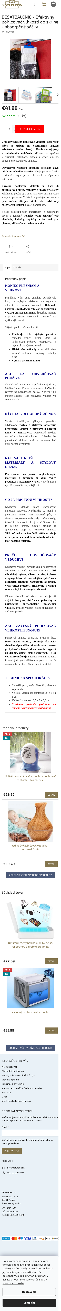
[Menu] (53, 4)
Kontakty (6, 1092)
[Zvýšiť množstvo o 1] (13, 127)
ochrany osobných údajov (28, 1279)
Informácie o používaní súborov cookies (22, 1088)
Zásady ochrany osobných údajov (19, 1075)
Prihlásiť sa (11, 1150)
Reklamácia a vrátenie (13, 1084)
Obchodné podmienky (13, 1071)
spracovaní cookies (13, 1283)
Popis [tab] (7, 267)
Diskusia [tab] (17, 267)
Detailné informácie (11, 236)
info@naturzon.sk (16, 1167)
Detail (51, 961)
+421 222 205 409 (15, 1172)
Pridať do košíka (32, 129)
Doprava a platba (10, 1079)
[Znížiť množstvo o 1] (13, 131)
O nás (4, 1096)
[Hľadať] (35, 4)
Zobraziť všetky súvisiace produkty (30, 1047)
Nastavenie (29, 1292)
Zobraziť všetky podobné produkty (30, 874)
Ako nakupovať (9, 1067)
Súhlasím (29, 1303)
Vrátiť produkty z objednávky (16, 1101)
